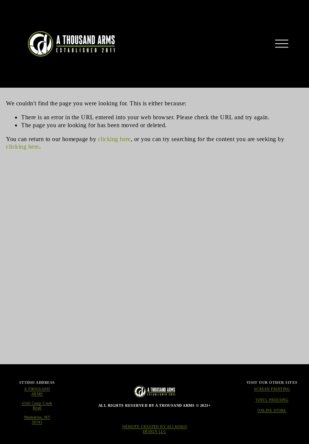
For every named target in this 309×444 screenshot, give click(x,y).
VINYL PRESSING (272, 400)
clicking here (114, 139)
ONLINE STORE (271, 410)
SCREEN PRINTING (272, 389)
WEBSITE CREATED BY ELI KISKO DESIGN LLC (154, 428)
